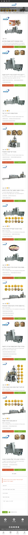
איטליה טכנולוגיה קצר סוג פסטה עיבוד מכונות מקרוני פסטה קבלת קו (14, 267)
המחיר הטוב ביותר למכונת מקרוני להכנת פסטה (14, 75)
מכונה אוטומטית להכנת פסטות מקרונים (12, 41)
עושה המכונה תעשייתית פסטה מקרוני (12, 229)
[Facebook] (14, 527)
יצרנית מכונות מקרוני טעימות (14, 118)
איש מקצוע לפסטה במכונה (16, 157)
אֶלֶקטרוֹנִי (14, 521)
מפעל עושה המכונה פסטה (7, 311)
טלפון (22, 521)
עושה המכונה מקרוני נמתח (8, 315)
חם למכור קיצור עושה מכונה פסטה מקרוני (13, 387)
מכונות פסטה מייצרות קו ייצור (10, 113)
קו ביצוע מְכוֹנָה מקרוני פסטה (9, 420)
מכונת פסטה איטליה (13, 426)
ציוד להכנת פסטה (6, 272)
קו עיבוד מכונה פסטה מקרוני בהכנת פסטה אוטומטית (14, 306)
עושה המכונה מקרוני (6, 234)
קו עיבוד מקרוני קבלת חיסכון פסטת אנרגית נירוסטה (14, 346)
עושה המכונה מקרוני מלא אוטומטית (9, 354)
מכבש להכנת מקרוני (6, 274)
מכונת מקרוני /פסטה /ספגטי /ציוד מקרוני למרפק (14, 190)
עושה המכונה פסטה (16, 234)
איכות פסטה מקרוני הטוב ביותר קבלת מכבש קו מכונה (14, 459)
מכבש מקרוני (5, 464)
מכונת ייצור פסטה (6, 157)
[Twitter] (12, 527)
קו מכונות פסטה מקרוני (18, 80)
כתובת (5, 521)
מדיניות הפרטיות (13, 512)
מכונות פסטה (5, 118)
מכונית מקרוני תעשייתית (7, 236)
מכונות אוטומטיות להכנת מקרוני (9, 120)
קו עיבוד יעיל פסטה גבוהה (16, 272)
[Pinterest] (18, 527)
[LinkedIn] (16, 527)
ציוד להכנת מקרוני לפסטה (8, 80)
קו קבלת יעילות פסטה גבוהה (8, 313)
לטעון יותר (14, 473)
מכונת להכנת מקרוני (6, 82)
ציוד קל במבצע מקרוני (7, 356)
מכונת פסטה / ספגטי (6, 197)
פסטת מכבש (5, 426)
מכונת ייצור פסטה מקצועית (9, 152)
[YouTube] (9, 527)
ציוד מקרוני (5, 195)
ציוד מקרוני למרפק (12, 195)
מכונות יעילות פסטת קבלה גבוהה (9, 351)
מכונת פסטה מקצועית (7, 159)
